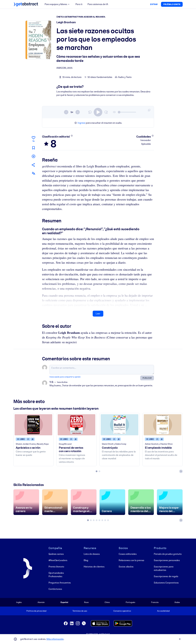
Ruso (86, 602)
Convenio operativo (122, 611)
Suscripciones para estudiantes (163, 568)
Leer (98, 313)
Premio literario (56, 566)
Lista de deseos (92, 554)
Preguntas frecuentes (59, 582)
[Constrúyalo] (119, 424)
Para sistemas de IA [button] (98, 4)
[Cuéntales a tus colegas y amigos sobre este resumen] (33, 165)
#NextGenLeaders (57, 560)
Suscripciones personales (167, 560)
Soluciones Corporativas (166, 582)
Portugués (130, 602)
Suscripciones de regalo (166, 576)
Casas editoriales (127, 554)
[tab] (96, 471)
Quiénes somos (56, 554)
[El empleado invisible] (162, 424)
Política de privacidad (36, 611)
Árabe (177, 602)
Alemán (41, 602)
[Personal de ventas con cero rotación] (76, 424)
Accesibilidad (163, 611)
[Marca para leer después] (33, 148)
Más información (55, 639)
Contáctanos (55, 589)
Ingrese (81, 122)
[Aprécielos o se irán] (33, 424)
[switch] (98, 112)
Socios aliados (126, 566)
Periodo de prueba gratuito (168, 554)
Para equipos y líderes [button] (56, 4)
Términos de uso (79, 611)
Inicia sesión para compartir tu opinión (65, 377)
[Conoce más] (71, 136)
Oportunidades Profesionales (56, 575)
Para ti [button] (78, 4)
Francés (154, 602)
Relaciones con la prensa (131, 560)
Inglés (19, 602)
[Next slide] (181, 471)
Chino (107, 602)
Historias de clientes (94, 566)
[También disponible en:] (33, 173)
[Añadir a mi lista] (33, 156)
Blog (86, 560)
